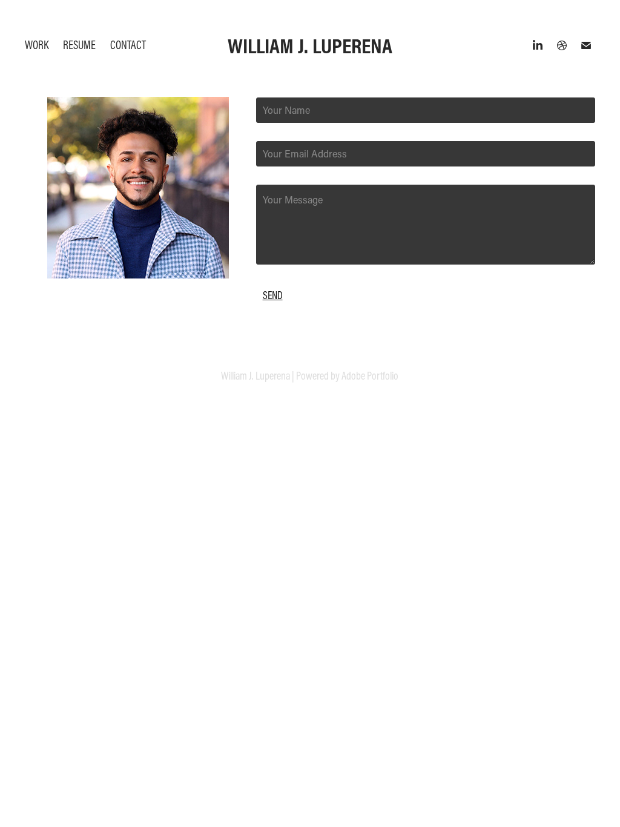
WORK (36, 45)
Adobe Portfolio (369, 376)
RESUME (79, 45)
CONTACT (128, 45)
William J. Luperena (310, 45)
